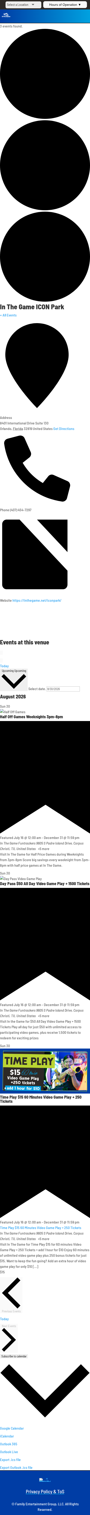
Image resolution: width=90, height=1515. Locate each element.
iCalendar (7, 1436)
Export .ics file (10, 1459)
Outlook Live (9, 1451)
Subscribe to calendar (14, 1356)
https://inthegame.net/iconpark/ (36, 600)
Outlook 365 (8, 1444)
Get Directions (63, 428)
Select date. (37, 688)
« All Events (8, 315)
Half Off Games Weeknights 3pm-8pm (31, 716)
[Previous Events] (1, 653)
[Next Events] (1, 660)
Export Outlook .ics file (16, 1467)
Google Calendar (12, 1428)
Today (4, 666)
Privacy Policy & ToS (45, 1491)
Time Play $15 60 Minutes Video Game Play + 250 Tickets (40, 1099)
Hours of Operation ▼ (65, 4)
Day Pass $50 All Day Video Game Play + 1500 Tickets (44, 883)
